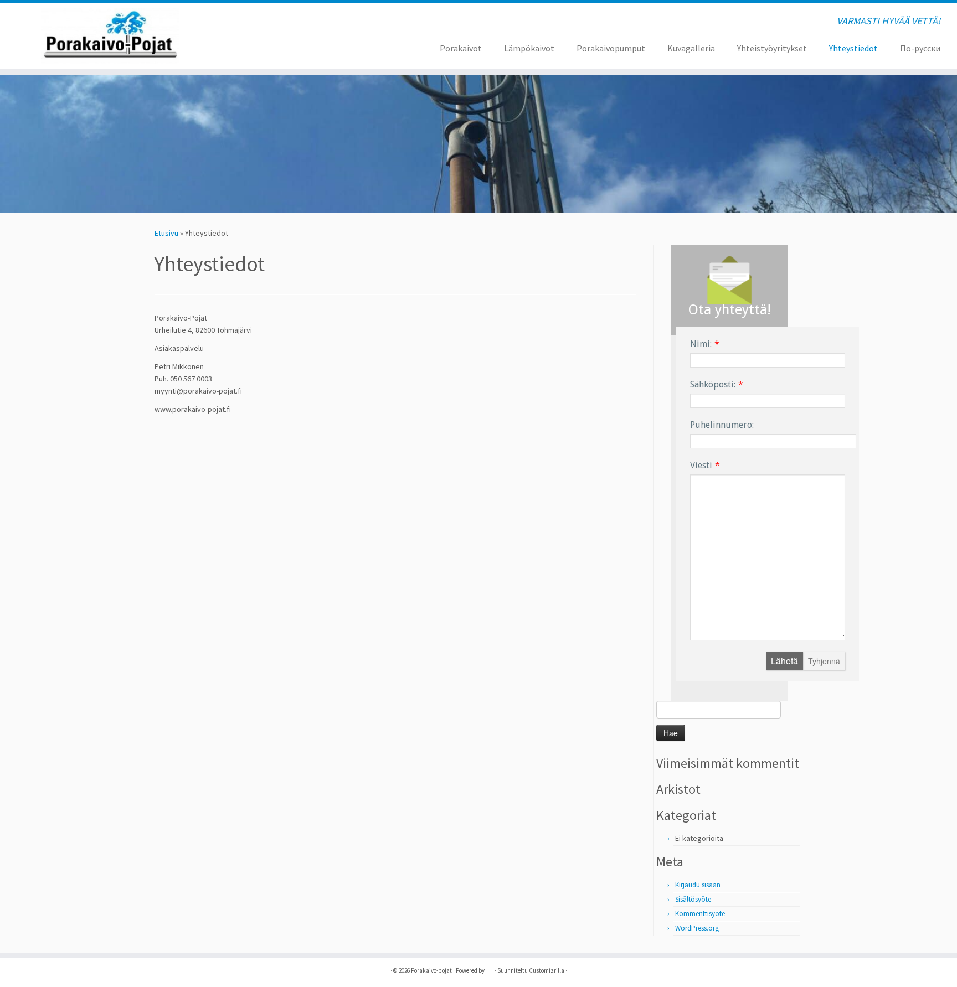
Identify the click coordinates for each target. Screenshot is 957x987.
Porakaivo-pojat (431, 970)
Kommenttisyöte (700, 913)
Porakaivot (461, 48)
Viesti (701, 465)
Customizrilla (546, 970)
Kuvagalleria (691, 48)
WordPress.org (697, 928)
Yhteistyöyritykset (772, 48)
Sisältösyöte (693, 899)
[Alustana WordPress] (489, 968)
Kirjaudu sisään (698, 885)
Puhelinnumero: (722, 425)
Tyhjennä (824, 660)
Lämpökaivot (529, 48)
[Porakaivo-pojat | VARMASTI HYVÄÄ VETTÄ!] (110, 36)
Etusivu (166, 233)
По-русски (920, 48)
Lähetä (784, 660)
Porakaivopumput (611, 48)
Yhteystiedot (853, 48)
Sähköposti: (712, 384)
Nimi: (701, 344)
